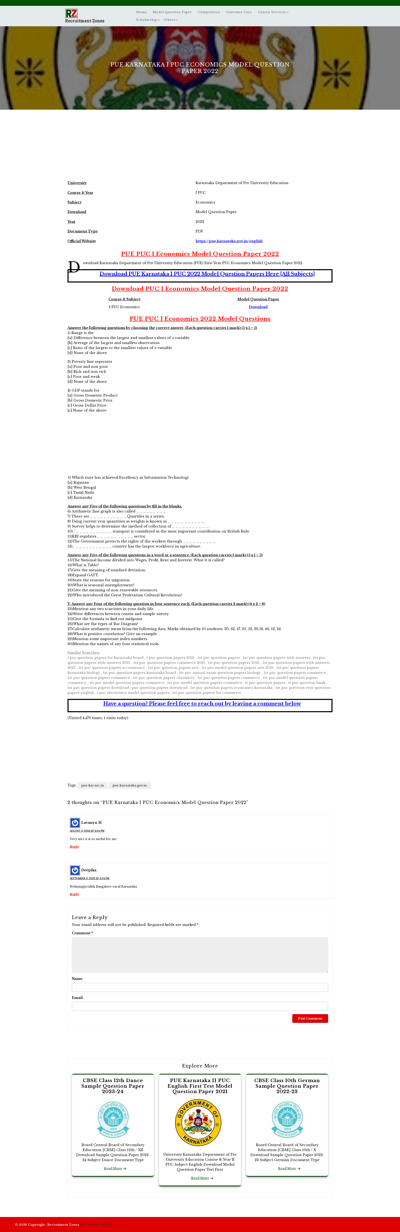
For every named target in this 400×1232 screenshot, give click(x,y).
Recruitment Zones (84, 20)
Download (258, 307)
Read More (113, 1168)
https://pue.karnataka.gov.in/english (229, 241)
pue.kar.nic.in (92, 785)
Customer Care (239, 12)
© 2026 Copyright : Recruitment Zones (64, 1225)
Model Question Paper (172, 12)
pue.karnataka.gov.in (129, 785)
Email (77, 998)
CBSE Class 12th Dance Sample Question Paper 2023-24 (112, 1086)
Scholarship (146, 20)
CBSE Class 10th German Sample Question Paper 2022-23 (287, 1086)
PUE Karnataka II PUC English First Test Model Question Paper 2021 (200, 1086)
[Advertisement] (200, 149)
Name (77, 979)
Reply (74, 847)
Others (169, 20)
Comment (82, 933)
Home (141, 12)
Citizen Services (272, 12)
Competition (209, 12)
